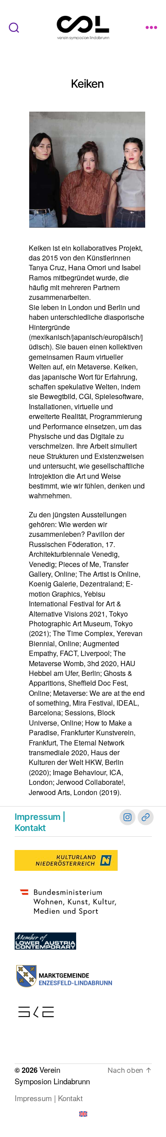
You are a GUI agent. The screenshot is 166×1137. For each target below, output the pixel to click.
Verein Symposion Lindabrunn (52, 1075)
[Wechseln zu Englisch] (83, 1113)
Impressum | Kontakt (40, 822)
